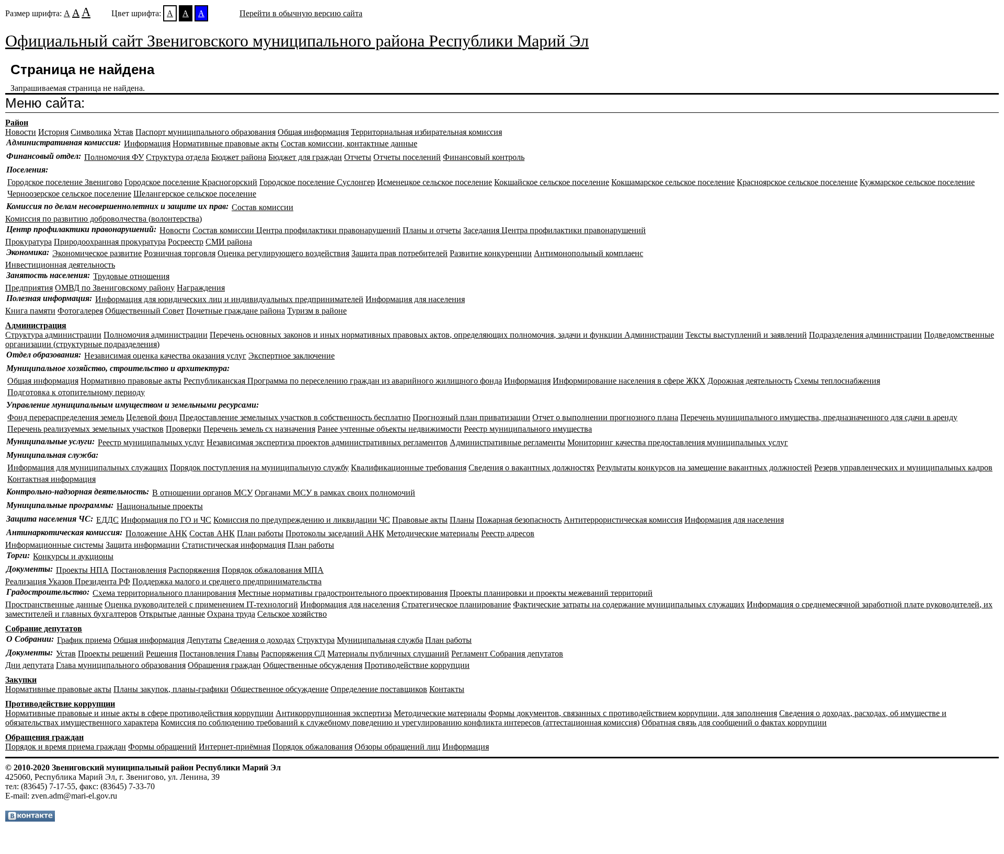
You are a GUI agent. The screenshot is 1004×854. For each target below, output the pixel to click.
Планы (462, 519)
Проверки (183, 428)
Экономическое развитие (97, 253)
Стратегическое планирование (456, 604)
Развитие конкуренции (491, 253)
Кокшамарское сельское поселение (673, 182)
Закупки (21, 679)
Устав (123, 132)
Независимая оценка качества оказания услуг (165, 355)
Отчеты (357, 157)
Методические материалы (432, 533)
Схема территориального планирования (164, 592)
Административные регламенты (507, 442)
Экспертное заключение (291, 355)
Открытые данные (172, 613)
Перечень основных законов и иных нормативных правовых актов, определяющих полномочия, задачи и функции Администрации (446, 334)
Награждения (201, 287)
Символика (91, 132)
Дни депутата (29, 665)
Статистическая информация (234, 544)
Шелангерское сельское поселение (194, 193)
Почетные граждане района (235, 310)
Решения (161, 653)
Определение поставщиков (378, 689)
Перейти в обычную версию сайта (300, 13)
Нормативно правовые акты (131, 380)
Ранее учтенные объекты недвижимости (389, 428)
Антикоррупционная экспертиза (334, 713)
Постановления (138, 570)
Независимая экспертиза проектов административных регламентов (327, 442)
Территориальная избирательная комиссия (426, 132)
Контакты (446, 689)
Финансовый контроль (483, 157)
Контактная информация (51, 479)
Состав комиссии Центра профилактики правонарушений (296, 230)
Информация (147, 143)
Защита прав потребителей (399, 253)
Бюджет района (238, 157)
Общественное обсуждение (279, 689)
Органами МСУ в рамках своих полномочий (335, 492)
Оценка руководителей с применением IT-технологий (201, 604)
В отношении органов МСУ (202, 492)
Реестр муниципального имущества (528, 428)
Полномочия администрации (156, 334)
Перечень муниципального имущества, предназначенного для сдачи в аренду (818, 417)
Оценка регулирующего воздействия (283, 253)
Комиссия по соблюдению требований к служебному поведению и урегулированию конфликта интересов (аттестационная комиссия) (400, 722)
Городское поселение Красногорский (190, 182)
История (53, 132)
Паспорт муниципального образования (205, 132)
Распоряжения (194, 570)
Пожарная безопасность (519, 519)
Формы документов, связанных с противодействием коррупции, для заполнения (632, 713)
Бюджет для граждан (305, 157)
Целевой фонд (151, 417)
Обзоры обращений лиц (397, 746)
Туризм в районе (317, 310)
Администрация (35, 325)
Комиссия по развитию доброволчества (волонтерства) (103, 218)
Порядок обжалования (312, 746)
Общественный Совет (144, 310)
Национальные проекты (160, 506)
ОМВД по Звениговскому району (115, 287)
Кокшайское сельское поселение (551, 182)
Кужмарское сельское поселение (917, 182)
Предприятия (29, 287)
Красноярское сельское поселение (797, 182)
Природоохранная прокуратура (110, 241)
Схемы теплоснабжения (837, 380)
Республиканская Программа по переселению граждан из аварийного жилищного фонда (343, 380)
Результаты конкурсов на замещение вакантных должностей (704, 467)
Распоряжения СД (293, 653)
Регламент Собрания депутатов (507, 653)
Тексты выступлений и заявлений (746, 334)
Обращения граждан (224, 665)
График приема (84, 640)
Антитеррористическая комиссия (623, 519)
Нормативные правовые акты (226, 143)
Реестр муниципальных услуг (151, 442)
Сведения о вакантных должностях (532, 467)
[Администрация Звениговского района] (30, 818)
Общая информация (313, 132)
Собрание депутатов (43, 628)
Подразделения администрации (865, 334)
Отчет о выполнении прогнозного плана (605, 417)
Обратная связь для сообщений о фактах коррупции (734, 722)
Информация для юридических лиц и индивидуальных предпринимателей (229, 299)
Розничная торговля (179, 253)
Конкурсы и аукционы (73, 556)
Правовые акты (420, 519)
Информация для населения (415, 299)
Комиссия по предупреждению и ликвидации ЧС (301, 519)
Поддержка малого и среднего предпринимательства (227, 581)
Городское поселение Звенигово (64, 182)
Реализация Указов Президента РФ (67, 581)
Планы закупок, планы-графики (171, 689)
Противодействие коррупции (417, 665)
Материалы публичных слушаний (388, 653)
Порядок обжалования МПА (273, 570)
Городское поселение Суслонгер (317, 182)
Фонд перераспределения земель (65, 417)
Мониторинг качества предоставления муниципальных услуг (677, 442)
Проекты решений (111, 653)
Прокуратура (28, 241)
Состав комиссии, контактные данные (349, 143)
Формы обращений (162, 746)
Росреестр (185, 241)
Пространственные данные (53, 604)
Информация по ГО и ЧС (166, 519)
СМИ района (229, 241)
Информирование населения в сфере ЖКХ (629, 380)
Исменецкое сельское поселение (434, 182)
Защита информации (143, 544)
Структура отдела (177, 157)
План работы (260, 533)
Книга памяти (30, 310)
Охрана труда (231, 613)
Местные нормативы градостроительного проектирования (343, 592)
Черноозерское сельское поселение (69, 193)
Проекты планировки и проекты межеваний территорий (551, 592)
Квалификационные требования (408, 467)
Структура (316, 640)
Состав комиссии (262, 207)
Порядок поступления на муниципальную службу (259, 467)
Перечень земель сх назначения (259, 428)
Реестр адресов (507, 533)
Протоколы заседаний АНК (335, 533)
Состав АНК (212, 533)
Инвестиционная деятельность (60, 264)
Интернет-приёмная (234, 746)
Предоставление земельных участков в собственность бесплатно (294, 417)
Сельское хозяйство (292, 613)
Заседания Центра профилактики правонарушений (554, 230)
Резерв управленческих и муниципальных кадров (903, 467)
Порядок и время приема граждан (65, 746)
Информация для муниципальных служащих (87, 467)
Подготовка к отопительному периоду (76, 392)
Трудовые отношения (131, 276)
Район (16, 122)
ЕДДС (107, 519)
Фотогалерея (80, 310)
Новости (20, 132)
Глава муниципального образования (121, 665)
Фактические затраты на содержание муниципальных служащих (629, 604)
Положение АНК (156, 533)
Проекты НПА (82, 570)
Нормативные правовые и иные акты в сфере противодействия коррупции (139, 713)
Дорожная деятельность (750, 380)
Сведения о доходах (259, 640)
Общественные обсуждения (312, 665)
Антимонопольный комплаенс (588, 253)
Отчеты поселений (407, 157)
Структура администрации (53, 334)
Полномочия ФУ (114, 157)
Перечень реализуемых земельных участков (85, 428)
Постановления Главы (219, 653)
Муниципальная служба (380, 640)
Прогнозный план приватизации (471, 417)
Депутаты (204, 640)
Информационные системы (54, 544)
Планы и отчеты (432, 230)
